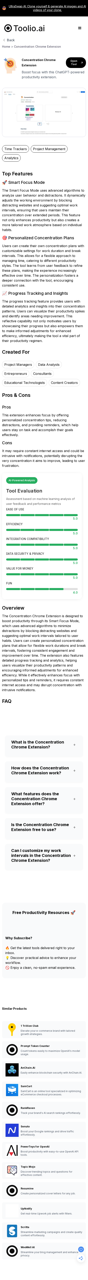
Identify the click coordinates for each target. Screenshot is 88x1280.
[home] (23, 28)
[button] (80, 28)
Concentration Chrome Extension (37, 46)
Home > (7, 46)
